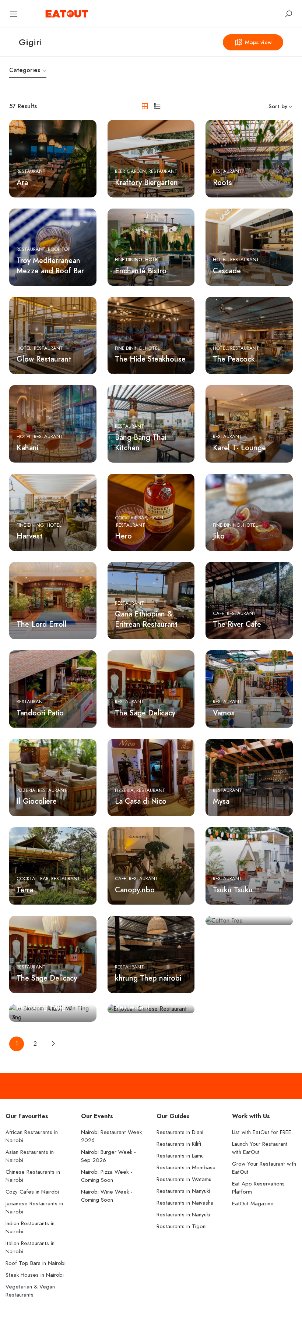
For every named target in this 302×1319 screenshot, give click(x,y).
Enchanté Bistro (140, 271)
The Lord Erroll (42, 624)
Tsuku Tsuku (233, 890)
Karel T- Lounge (239, 447)
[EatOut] (66, 13)
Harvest (29, 536)
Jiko (219, 536)
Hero (123, 536)
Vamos (224, 713)
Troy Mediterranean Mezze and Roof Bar (50, 265)
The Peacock (234, 359)
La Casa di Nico (140, 801)
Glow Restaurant (44, 359)
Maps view (258, 42)
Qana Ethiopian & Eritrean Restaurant (146, 619)
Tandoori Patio (40, 713)
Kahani (27, 447)
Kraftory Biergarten (146, 182)
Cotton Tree (233, 978)
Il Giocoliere (37, 801)
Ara (22, 182)
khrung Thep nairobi (148, 978)
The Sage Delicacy (145, 713)
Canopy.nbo (135, 890)
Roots (222, 182)
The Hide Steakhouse (150, 359)
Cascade (227, 271)
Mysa (221, 801)
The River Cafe (237, 624)
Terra (25, 890)
